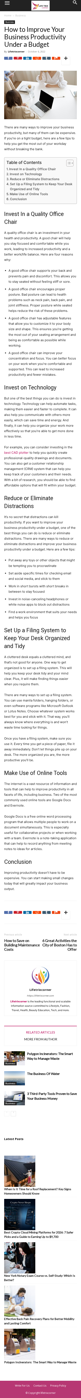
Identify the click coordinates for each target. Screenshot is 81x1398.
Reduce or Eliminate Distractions (34, 179)
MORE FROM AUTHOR (40, 1039)
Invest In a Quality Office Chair (32, 169)
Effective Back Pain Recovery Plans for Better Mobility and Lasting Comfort (39, 1321)
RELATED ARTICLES (40, 1032)
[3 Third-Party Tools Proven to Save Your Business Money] (14, 1098)
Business (20, 15)
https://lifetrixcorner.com (40, 995)
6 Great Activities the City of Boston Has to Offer (59, 945)
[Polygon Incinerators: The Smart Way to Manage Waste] (14, 1058)
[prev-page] (6, 1113)
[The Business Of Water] (14, 1078)
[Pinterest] (18, 61)
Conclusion (18, 199)
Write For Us (22, 1385)
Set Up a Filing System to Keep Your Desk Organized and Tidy (41, 186)
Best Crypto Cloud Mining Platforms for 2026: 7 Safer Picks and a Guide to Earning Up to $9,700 (38, 1234)
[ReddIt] (37, 61)
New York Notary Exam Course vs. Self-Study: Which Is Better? (39, 1278)
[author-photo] (40, 985)
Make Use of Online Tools (29, 194)
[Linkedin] (27, 61)
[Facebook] (8, 61)
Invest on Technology (26, 174)
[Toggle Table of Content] (67, 163)
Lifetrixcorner (16, 51)
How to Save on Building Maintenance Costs (22, 945)
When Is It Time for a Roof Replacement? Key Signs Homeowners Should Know (37, 1191)
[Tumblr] (46, 61)
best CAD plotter (16, 453)
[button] (7, 5)
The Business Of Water (43, 1074)
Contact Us (39, 1385)
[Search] (75, 5)
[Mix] (56, 61)
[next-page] (13, 1113)
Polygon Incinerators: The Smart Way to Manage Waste (40, 1362)
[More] (65, 61)
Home (7, 15)
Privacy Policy (58, 1385)
